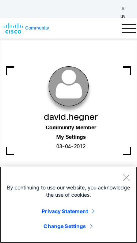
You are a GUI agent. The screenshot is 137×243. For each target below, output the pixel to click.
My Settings (71, 137)
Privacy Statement (65, 211)
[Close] (126, 177)
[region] (68, 204)
